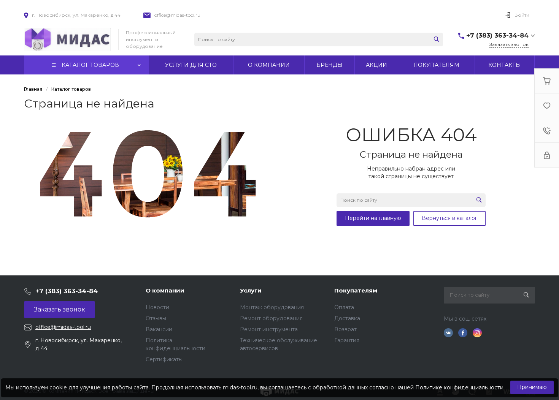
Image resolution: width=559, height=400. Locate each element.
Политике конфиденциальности (459, 387)
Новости (157, 307)
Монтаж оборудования (272, 307)
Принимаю (532, 387)
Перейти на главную (373, 218)
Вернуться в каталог (449, 218)
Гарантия (346, 340)
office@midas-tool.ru (177, 15)
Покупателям (355, 290)
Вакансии (159, 329)
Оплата (344, 307)
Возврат (345, 329)
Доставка (347, 318)
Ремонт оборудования (271, 318)
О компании (165, 290)
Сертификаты (164, 359)
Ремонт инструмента (269, 329)
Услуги (251, 290)
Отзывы (156, 318)
